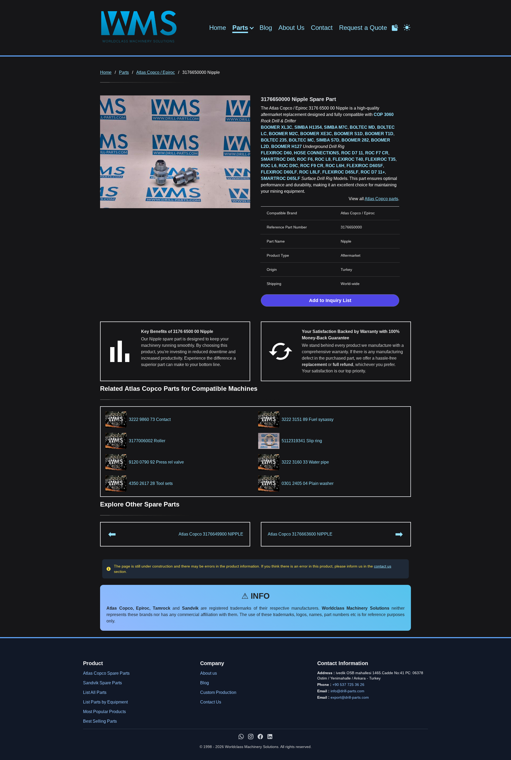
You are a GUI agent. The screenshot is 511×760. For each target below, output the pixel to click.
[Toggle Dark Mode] (407, 27)
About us (208, 673)
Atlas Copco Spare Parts (106, 673)
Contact (322, 27)
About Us (291, 27)
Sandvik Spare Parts (102, 683)
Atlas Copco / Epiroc (155, 72)
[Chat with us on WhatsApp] (241, 736)
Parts (240, 28)
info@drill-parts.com (347, 691)
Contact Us (210, 702)
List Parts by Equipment (105, 702)
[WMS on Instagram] (251, 736)
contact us (382, 566)
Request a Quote (363, 27)
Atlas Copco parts (381, 198)
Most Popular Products (104, 711)
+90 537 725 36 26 (348, 684)
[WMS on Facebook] (260, 736)
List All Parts (94, 692)
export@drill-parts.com (350, 697)
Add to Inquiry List (330, 300)
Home (217, 27)
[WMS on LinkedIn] (270, 736)
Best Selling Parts (100, 721)
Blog (265, 27)
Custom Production (218, 692)
